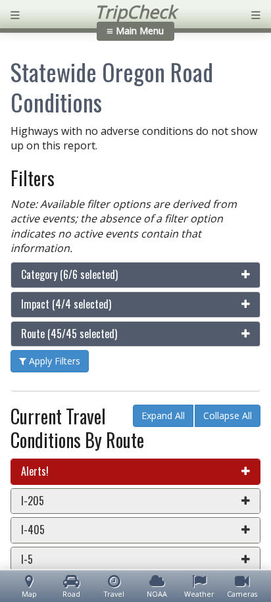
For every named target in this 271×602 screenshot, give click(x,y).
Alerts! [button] (35, 471)
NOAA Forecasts (157, 594)
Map (29, 594)
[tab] (135, 275)
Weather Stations (199, 594)
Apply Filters (53, 361)
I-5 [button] (27, 559)
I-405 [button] (33, 530)
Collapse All (227, 415)
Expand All (163, 415)
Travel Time (114, 594)
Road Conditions (71, 594)
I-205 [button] (32, 501)
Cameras (242, 594)
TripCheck (135, 12)
